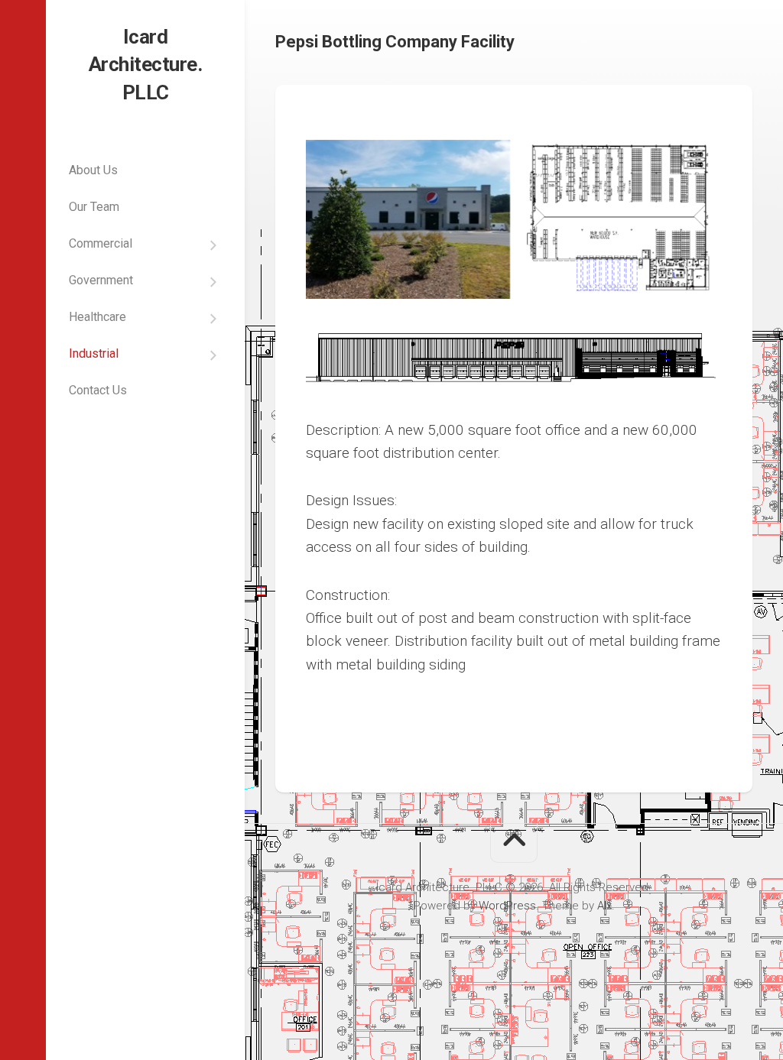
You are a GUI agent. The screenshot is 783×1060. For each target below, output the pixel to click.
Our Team (94, 206)
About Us (93, 170)
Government (101, 280)
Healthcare (97, 317)
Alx (604, 906)
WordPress (507, 906)
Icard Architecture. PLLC (146, 64)
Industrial (94, 353)
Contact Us (98, 390)
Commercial (100, 243)
